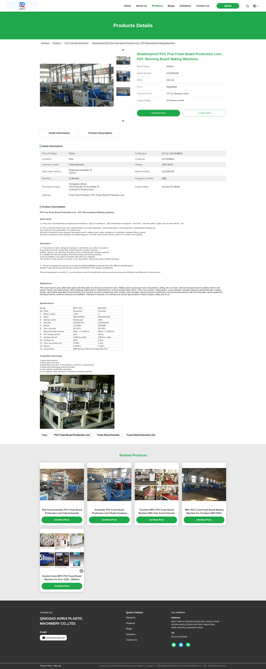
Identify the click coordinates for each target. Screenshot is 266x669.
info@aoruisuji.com (55, 638)
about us (141, 5)
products (157, 5)
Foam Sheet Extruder (108, 435)
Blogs (129, 629)
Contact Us (131, 640)
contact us (202, 5)
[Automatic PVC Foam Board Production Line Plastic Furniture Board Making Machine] (109, 484)
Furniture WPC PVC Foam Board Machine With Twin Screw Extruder (157, 511)
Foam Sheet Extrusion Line (141, 435)
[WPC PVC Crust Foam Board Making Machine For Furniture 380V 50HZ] (204, 484)
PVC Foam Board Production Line (72, 435)
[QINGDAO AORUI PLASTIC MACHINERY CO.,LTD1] (22, 6)
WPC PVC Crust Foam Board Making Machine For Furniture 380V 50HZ (204, 511)
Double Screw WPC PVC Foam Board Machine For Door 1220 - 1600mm (62, 578)
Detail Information (59, 133)
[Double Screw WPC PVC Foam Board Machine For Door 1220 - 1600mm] (62, 550)
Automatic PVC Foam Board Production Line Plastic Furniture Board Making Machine (109, 512)
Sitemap (57, 666)
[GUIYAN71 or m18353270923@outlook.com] (180, 645)
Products (57, 43)
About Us (130, 617)
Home (127, 5)
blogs (171, 5)
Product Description (100, 133)
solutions (185, 5)
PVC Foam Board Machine (76, 43)
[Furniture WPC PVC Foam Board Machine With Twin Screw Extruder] (157, 485)
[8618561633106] (173, 645)
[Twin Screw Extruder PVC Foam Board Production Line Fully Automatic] (62, 484)
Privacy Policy (46, 666)
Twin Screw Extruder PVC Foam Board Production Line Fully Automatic (62, 511)
